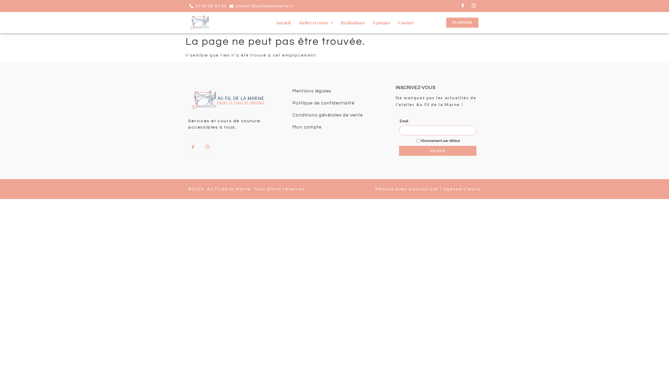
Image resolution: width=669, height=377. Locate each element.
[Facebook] (463, 6)
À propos (381, 22)
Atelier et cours (313, 22)
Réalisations (353, 22)
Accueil (283, 22)
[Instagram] (474, 6)
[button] (316, 22)
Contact (406, 22)
